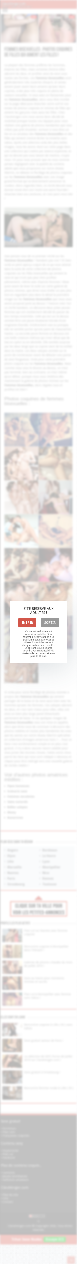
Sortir (50, 622)
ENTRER (27, 622)
